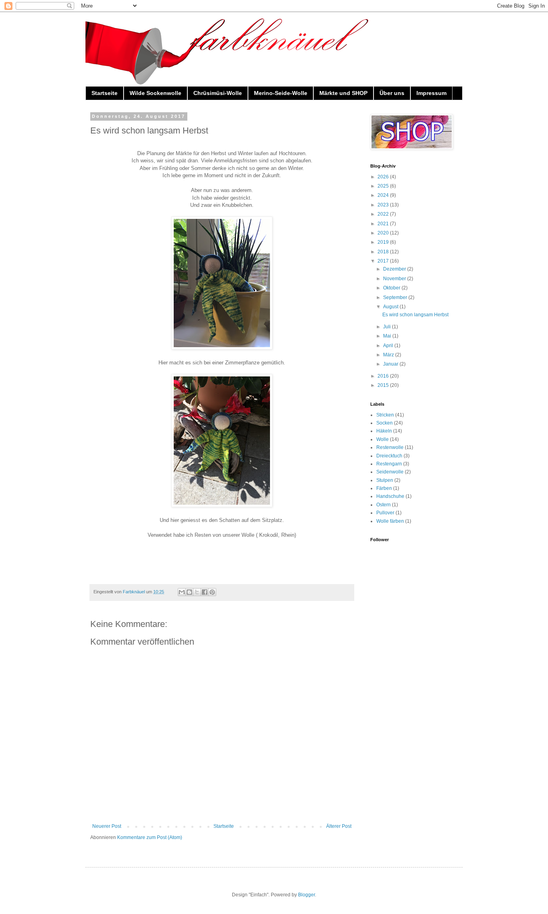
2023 (384, 205)
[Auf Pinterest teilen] (212, 592)
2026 (384, 177)
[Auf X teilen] (197, 592)
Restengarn (389, 464)
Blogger (306, 895)
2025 (384, 186)
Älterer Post (338, 826)
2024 (384, 195)
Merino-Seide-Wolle (280, 93)
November (395, 278)
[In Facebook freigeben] (205, 592)
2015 (384, 385)
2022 (384, 214)
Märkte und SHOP (343, 93)
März (389, 355)
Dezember (395, 269)
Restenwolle (390, 447)
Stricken (385, 415)
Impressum (431, 93)
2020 (384, 233)
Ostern (383, 505)
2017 (384, 261)
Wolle (382, 439)
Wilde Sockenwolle (155, 93)
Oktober (392, 288)
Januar (391, 364)
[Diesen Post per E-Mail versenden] (182, 592)
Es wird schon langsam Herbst (415, 314)
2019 (384, 242)
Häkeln (384, 431)
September (395, 297)
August (391, 306)
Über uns (392, 93)
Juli (387, 327)
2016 (384, 376)
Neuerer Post (106, 826)
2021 (384, 223)
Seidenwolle (390, 472)
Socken (384, 423)
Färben (384, 488)
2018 (384, 252)
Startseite (104, 93)
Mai (387, 336)
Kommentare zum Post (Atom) (149, 837)
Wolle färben (390, 521)
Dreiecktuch (389, 456)
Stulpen (384, 480)
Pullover (385, 513)
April (388, 345)
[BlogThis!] (189, 592)
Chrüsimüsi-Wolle (217, 93)
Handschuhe (390, 496)
